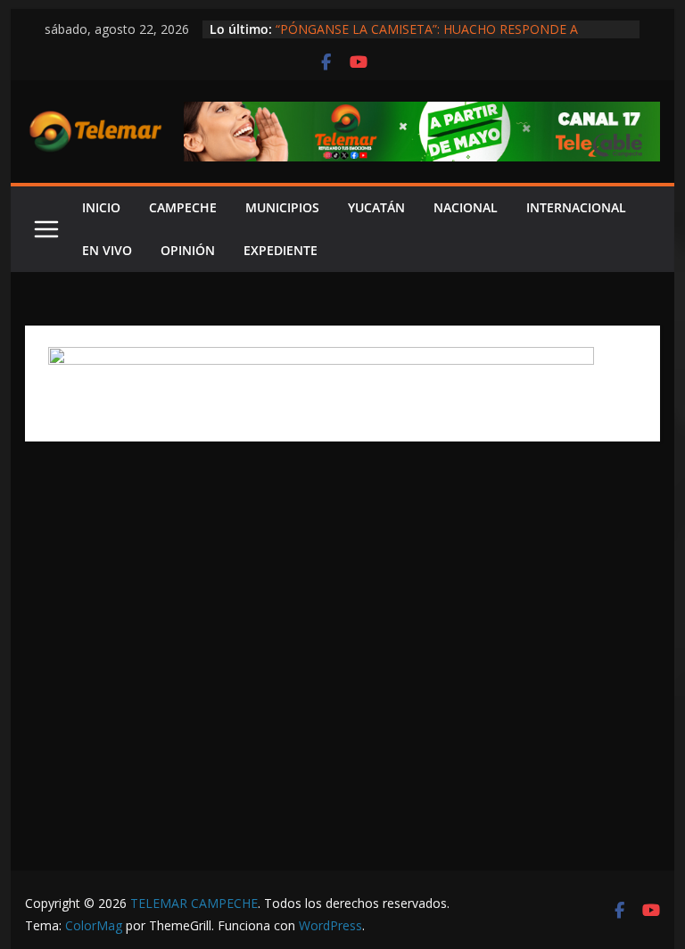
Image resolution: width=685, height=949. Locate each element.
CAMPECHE (183, 207)
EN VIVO (107, 250)
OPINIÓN (188, 250)
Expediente (280, 250)
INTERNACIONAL (576, 207)
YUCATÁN (376, 207)
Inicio (101, 207)
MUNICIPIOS (282, 207)
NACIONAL (465, 207)
